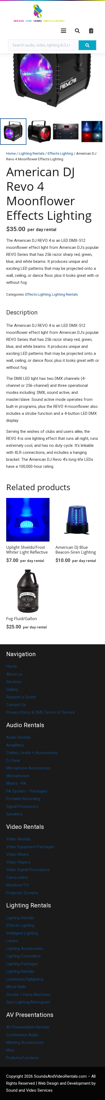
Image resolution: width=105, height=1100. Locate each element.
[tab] (22, 312)
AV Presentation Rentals (27, 1027)
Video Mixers (17, 854)
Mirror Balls (16, 986)
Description (22, 312)
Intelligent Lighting (22, 933)
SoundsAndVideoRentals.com (60, 1076)
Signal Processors (22, 806)
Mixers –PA (16, 783)
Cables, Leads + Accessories (32, 752)
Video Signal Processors (28, 869)
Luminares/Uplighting (24, 979)
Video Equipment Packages (30, 846)
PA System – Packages (26, 791)
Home (11, 153)
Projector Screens (22, 892)
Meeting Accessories (25, 1042)
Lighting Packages (22, 963)
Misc (10, 1050)
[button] (63, 30)
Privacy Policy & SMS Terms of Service (40, 712)
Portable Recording (23, 798)
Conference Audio (22, 1034)
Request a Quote (21, 697)
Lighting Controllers (23, 956)
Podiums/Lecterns (22, 1057)
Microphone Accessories (28, 768)
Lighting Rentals (31, 153)
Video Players (18, 862)
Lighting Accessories (24, 948)
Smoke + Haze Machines (28, 994)
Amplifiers (15, 745)
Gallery (12, 689)
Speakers (14, 814)
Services (13, 681)
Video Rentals (18, 839)
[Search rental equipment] (87, 45)
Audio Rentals (18, 737)
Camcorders (17, 877)
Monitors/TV (17, 885)
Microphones (17, 775)
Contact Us (16, 704)
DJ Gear (13, 760)
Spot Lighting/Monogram (28, 1002)
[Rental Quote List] (91, 30)
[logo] (39, 13)
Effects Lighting (60, 153)
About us (14, 674)
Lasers (12, 940)
